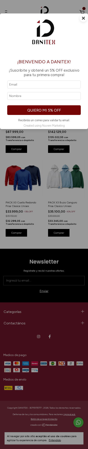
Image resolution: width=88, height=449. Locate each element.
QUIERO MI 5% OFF (44, 110)
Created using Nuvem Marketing (44, 125)
